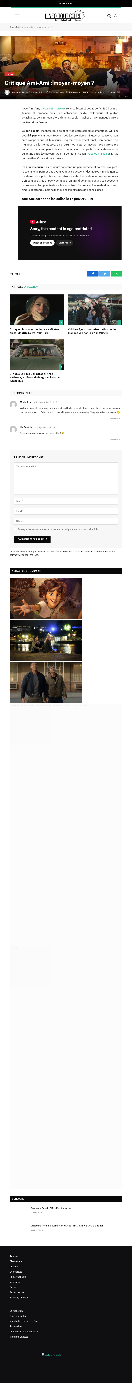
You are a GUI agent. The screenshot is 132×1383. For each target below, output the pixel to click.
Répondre (115, 419)
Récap (13, 1287)
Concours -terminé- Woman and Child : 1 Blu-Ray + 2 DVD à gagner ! (67, 1225)
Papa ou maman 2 (98, 153)
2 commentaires (56, 92)
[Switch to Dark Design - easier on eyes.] (115, 15)
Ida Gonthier (26, 427)
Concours (18, 1199)
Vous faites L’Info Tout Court (25, 1321)
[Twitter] (13, 125)
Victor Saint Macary (53, 108)
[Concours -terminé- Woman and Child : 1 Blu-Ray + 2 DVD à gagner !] (19, 1230)
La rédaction (16, 1311)
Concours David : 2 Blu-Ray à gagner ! (51, 1208)
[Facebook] (13, 117)
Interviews (15, 1282)
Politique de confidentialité (24, 1331)
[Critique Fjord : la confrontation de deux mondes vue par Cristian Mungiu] (95, 309)
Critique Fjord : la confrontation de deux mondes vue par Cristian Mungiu (93, 331)
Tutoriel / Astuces (19, 1297)
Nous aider (66, 4)
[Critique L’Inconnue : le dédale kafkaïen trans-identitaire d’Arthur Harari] (37, 309)
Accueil (13, 27)
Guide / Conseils (18, 1277)
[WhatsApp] (13, 133)
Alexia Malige (18, 92)
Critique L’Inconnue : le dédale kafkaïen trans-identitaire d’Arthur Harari (34, 331)
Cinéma (9, 74)
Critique (14, 1266)
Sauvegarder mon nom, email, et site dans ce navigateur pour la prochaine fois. (58, 529)
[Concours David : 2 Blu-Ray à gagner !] (19, 1212)
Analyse (14, 1256)
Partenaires (16, 1326)
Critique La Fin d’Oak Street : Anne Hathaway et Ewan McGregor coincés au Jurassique (35, 377)
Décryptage (16, 1271)
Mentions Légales (19, 1336)
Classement (16, 1261)
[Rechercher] (109, 16)
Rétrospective (17, 1292)
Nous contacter (18, 1316)
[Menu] (17, 16)
